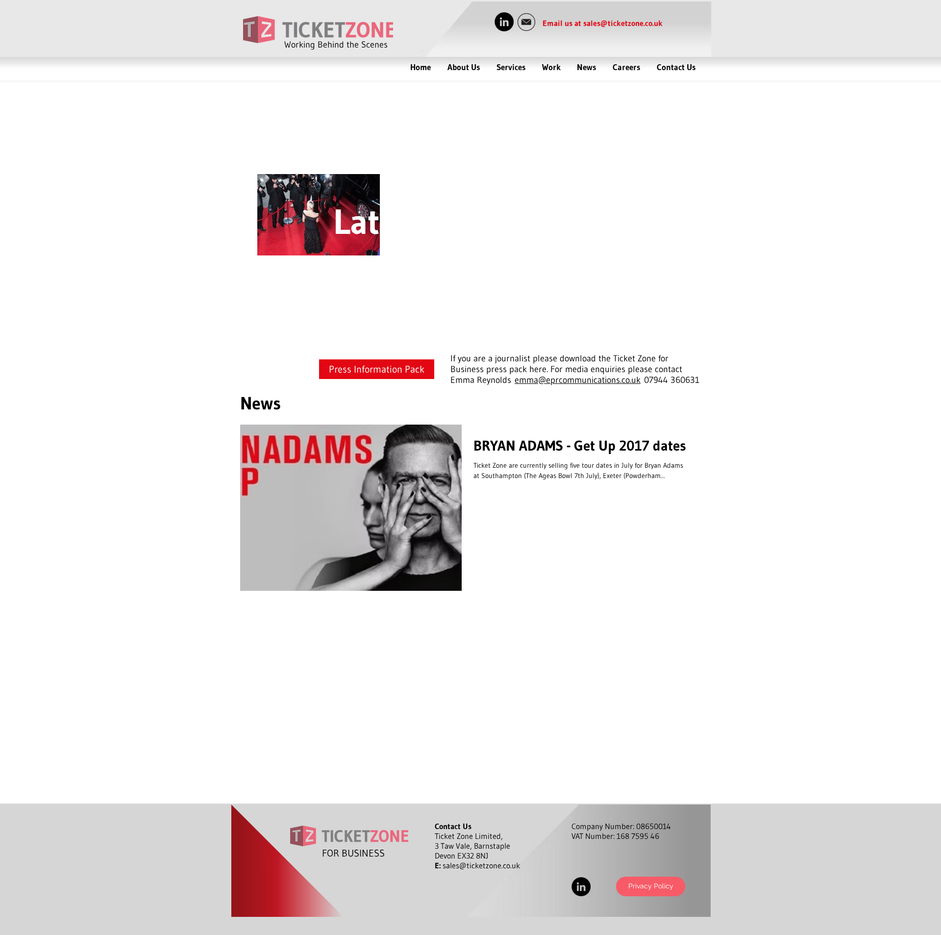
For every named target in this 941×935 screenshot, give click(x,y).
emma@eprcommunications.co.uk (578, 380)
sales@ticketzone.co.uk (623, 23)
